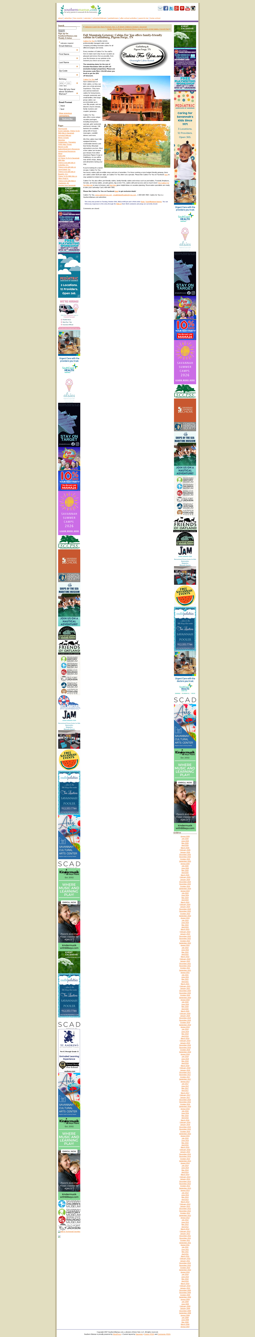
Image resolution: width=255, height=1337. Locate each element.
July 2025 (185, 866)
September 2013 (185, 1188)
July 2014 (185, 1165)
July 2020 (185, 1002)
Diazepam (139, 1334)
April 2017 (185, 1090)
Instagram (193, 8)
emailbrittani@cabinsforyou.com (124, 195)
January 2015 (185, 1152)
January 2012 (185, 1233)
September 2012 (185, 1215)
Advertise (68, 18)
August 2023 (185, 918)
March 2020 (185, 1011)
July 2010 (185, 1274)
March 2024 (185, 902)
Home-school (155, 18)
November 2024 (185, 884)
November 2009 (185, 1292)
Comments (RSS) (164, 1334)
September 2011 (185, 1243)
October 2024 (185, 886)
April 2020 (185, 1009)
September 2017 (185, 1079)
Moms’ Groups (63, 137)
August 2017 (185, 1081)
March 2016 (185, 1120)
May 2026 (185, 843)
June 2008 (185, 1320)
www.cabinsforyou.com (103, 195)
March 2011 (185, 1256)
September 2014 (185, 1161)
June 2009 (185, 1304)
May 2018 (185, 1061)
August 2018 (185, 1054)
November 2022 (185, 938)
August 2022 (185, 945)
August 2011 (185, 1245)
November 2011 (185, 1238)
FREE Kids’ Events (65, 144)
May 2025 (185, 870)
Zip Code (68, 71)
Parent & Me (143, 18)
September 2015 (185, 1134)
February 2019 (185, 1040)
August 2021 (185, 972)
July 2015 (185, 1138)
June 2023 (185, 922)
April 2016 (185, 1118)
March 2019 (185, 1038)
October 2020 (185, 995)
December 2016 (185, 1100)
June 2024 (185, 895)
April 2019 (185, 1036)
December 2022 (185, 936)
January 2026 (185, 852)
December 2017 (185, 1072)
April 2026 (185, 845)
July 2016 (185, 1111)
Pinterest (182, 8)
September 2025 (185, 861)
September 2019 (185, 1025)
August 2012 (185, 1218)
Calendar (87, 18)
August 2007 (185, 1327)
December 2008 (185, 1311)
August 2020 (185, 1000)
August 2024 (185, 891)
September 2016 (185, 1106)
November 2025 (185, 857)
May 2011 (185, 1252)
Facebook (165, 8)
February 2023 (185, 932)
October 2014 (185, 1159)
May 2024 (185, 898)
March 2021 (185, 984)
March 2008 (185, 1324)
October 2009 (185, 1295)
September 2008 (185, 1313)
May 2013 (185, 1197)
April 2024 (185, 900)
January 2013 (185, 1206)
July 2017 (185, 1084)
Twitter (171, 8)
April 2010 (185, 1281)
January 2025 (185, 879)
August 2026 (185, 836)
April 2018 (185, 1063)
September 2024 (185, 888)
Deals (143, 201)
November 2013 (185, 1184)
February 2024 (185, 904)
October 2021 (185, 968)
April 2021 (185, 982)
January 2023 (185, 934)
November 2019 (185, 1020)
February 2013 (185, 1204)
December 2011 (185, 1236)
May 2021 (185, 979)
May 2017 (185, 1088)
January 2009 (185, 1308)
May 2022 (185, 952)
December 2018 (185, 1045)
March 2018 (185, 1066)
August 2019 (185, 1027)
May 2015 (185, 1143)
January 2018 (185, 1070)
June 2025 (185, 868)
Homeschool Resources (67, 151)
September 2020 (185, 997)
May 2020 (185, 1006)
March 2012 (185, 1229)
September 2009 (185, 1297)
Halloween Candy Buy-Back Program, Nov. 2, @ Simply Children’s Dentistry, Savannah (116, 27)
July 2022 (185, 947)
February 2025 (185, 877)
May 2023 (185, 925)
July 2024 (185, 893)
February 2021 (185, 986)
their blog (113, 185)
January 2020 (185, 1016)
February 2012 (185, 1231)
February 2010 (185, 1286)
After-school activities (128, 18)
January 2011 (185, 1261)
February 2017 (185, 1095)
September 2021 (185, 970)
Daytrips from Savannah (67, 185)
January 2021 (185, 988)
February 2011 (185, 1258)
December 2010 (185, 1263)
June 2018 (185, 1059)
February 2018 (185, 1068)
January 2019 (185, 1043)
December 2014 (185, 1154)
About (60, 18)
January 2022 (185, 961)
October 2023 (185, 913)
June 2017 (185, 1086)
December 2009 (185, 1290)
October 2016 (185, 1104)
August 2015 (185, 1136)
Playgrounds (62, 129)
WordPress (117, 1334)
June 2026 (185, 841)
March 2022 (185, 956)
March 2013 (185, 1202)
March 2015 (185, 1147)
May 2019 (185, 1034)
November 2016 (185, 1102)
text (62, 109)
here (166, 174)
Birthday (68, 79)
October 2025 (185, 859)
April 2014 (185, 1172)
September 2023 (185, 916)
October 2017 (185, 1077)
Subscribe (160, 8)
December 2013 (185, 1181)
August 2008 (185, 1315)
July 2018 (185, 1056)
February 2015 (185, 1149)
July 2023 (185, 920)
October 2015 (185, 1131)
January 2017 (185, 1097)
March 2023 (185, 929)
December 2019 (185, 1018)
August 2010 (185, 1272)
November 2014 (185, 1156)
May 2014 (185, 1170)
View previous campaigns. (65, 114)
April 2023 (185, 927)
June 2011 (185, 1249)
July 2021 (185, 975)
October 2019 (185, 1022)
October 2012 (185, 1213)
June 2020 (185, 1004)
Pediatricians (113, 18)
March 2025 (185, 875)
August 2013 (185, 1190)
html (63, 106)
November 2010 (185, 1265)
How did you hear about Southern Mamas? (68, 91)
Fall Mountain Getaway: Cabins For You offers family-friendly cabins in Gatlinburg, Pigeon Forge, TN (122, 36)
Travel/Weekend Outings (154, 201)
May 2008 (185, 1322)
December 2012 (185, 1208)
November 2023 (185, 911)
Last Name (68, 62)
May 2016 (185, 1115)
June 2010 (185, 1277)
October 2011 (185, 1240)
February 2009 (185, 1306)
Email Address (68, 46)
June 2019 (185, 1031)
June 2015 (185, 1140)
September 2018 (185, 1052)
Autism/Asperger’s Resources (69, 149)
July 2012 (185, 1220)
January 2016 (185, 1124)
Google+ (176, 8)
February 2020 (185, 1013)
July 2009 (185, 1302)
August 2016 (185, 1109)
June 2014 (185, 1168)
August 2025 (185, 864)
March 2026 (185, 848)
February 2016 (185, 1122)
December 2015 (185, 1127)
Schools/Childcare (100, 18)
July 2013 (185, 1193)
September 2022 (185, 943)
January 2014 (185, 1179)
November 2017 (185, 1074)
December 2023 (185, 909)
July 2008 (185, 1317)
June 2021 (185, 977)
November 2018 (185, 1047)
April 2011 (185, 1254)
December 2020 (185, 991)
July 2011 (185, 1247)
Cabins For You (89, 41)
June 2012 (185, 1222)
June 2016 (185, 1113)
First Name (68, 54)
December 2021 (185, 963)
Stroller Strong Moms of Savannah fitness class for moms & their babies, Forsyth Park (138, 29)
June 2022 (185, 950)
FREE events (77, 18)
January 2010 (185, 1288)
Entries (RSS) (149, 1334)
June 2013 (185, 1195)
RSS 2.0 (119, 204)
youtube (187, 8)
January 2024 (185, 907)
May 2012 (185, 1224)
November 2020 (185, 993)
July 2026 (185, 838)
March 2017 (185, 1093)
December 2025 (185, 854)
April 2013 (185, 1199)
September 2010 (185, 1270)
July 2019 (185, 1029)
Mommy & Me (63, 147)
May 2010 (185, 1279)
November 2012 (185, 1211)
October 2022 (185, 941)
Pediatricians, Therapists (67, 142)
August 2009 (185, 1299)
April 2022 (185, 954)
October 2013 (185, 1186)
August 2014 (185, 1163)
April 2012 (185, 1227)
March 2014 (185, 1174)
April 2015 (185, 1145)
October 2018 (185, 1050)
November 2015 (185, 1129)
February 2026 (185, 850)
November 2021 (185, 966)
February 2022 (185, 959)
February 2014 (185, 1177)
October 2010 (185, 1267)
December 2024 (185, 882)
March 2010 (185, 1283)
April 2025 (185, 873)
